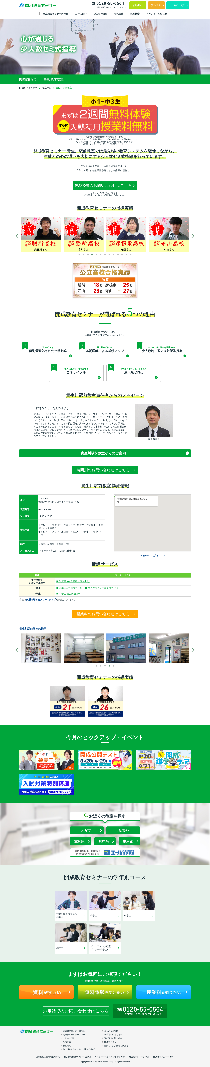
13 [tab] (130, 254)
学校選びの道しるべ (113, 1034)
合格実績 (118, 13)
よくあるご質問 (111, 1031)
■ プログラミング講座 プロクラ (101, 588)
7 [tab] (105, 254)
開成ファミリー (111, 1042)
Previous (17, 235)
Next (193, 235)
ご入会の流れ (100, 13)
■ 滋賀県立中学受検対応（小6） (73, 581)
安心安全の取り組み (113, 1038)
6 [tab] (100, 254)
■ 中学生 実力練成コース (69, 593)
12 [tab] (126, 254)
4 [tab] (92, 254)
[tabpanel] (40, 234)
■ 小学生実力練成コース (69, 588)
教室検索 (135, 13)
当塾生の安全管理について (48, 1056)
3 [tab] (87, 254)
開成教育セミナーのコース (75, 1034)
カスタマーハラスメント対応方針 (110, 1056)
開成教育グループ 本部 (139, 1056)
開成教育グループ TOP (163, 1056)
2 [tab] (83, 254)
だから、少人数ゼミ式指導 (116, 1045)
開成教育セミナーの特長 (55, 13)
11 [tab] (122, 254)
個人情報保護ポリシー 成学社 (77, 1056)
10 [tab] (117, 254)
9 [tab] (113, 254)
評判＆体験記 (79, 1049)
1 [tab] (79, 254)
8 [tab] (109, 254)
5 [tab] (96, 254)
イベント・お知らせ (157, 13)
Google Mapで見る (149, 555)
